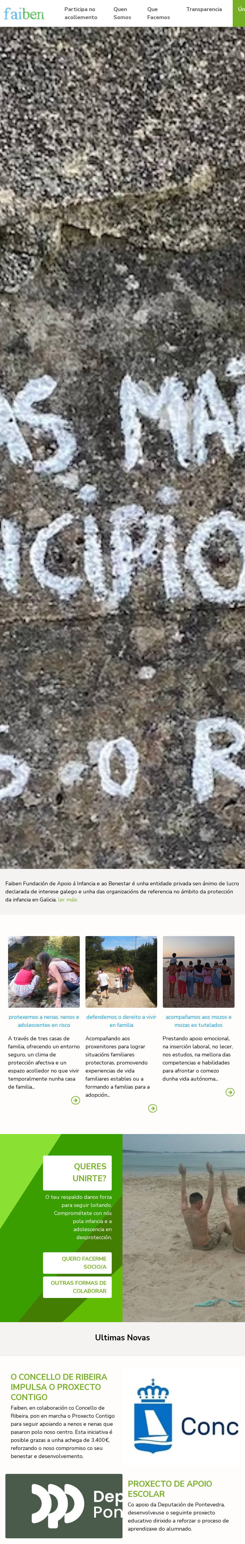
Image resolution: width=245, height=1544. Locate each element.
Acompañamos (165, 49)
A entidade (126, 27)
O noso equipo (130, 38)
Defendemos (162, 38)
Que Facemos (158, 13)
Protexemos (162, 27)
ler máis (67, 899)
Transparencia (204, 9)
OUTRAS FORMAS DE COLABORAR (78, 1287)
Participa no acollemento (81, 13)
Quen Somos (122, 13)
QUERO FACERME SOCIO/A (84, 1262)
